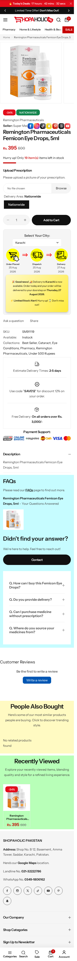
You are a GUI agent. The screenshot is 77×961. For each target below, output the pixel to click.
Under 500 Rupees (42, 353)
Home (6, 37)
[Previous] (5, 10)
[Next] (69, 10)
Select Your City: (37, 235)
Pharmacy (9, 29)
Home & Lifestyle (30, 29)
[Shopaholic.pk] (33, 20)
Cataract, (45, 343)
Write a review (37, 680)
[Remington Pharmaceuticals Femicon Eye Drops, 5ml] (16, 797)
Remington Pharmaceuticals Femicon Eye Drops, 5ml (16, 816)
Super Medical (23, 126)
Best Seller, (30, 343)
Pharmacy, (28, 348)
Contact (37, 560)
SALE (69, 29)
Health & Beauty (55, 29)
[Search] (58, 20)
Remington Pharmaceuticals (23, 120)
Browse (61, 188)
